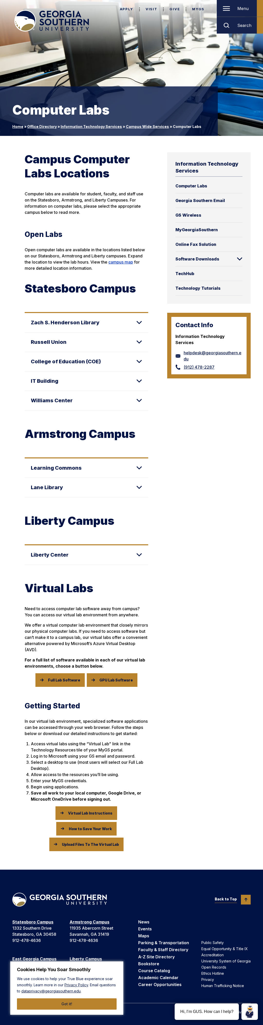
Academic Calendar (158, 977)
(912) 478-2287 (199, 367)
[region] (66, 988)
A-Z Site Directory (156, 956)
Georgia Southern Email (200, 200)
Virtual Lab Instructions (90, 813)
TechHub (184, 273)
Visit (151, 9)
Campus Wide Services (147, 126)
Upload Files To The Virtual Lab (90, 844)
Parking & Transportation (163, 942)
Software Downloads (197, 259)
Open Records (213, 967)
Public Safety (212, 942)
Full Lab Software (64, 680)
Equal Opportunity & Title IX (224, 949)
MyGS (198, 9)
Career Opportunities (160, 984)
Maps (143, 935)
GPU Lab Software (116, 680)
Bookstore (148, 963)
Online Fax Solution (195, 244)
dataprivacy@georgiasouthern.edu (51, 991)
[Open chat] (249, 1011)
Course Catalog (154, 970)
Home (17, 126)
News (143, 921)
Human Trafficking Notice (222, 985)
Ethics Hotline (212, 973)
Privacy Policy (76, 985)
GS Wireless (188, 215)
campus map (120, 262)
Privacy (207, 979)
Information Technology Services (91, 126)
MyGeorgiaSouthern (196, 229)
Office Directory (42, 126)
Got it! (66, 1004)
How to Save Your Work (90, 829)
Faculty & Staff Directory (163, 949)
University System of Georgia (226, 961)
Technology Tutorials (198, 288)
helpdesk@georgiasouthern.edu (212, 355)
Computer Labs (191, 185)
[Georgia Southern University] (51, 21)
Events (145, 928)
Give (175, 9)
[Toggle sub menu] (239, 259)
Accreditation (212, 955)
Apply (126, 9)
